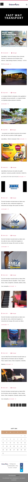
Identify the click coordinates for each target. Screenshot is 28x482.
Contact (15, 467)
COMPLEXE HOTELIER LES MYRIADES (11, 89)
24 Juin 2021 (5, 92)
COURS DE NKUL (7, 350)
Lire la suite (6, 64)
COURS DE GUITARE (8, 385)
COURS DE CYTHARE (9, 272)
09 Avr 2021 (5, 198)
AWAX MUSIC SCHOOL (9, 195)
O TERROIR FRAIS (7, 164)
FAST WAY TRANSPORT (10, 50)
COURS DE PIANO (8, 310)
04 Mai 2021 (5, 167)
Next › (24, 405)
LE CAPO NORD (7, 127)
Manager (15, 53)
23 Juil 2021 (5, 129)
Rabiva (17, 475)
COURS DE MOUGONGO (10, 232)
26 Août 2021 (5, 53)
